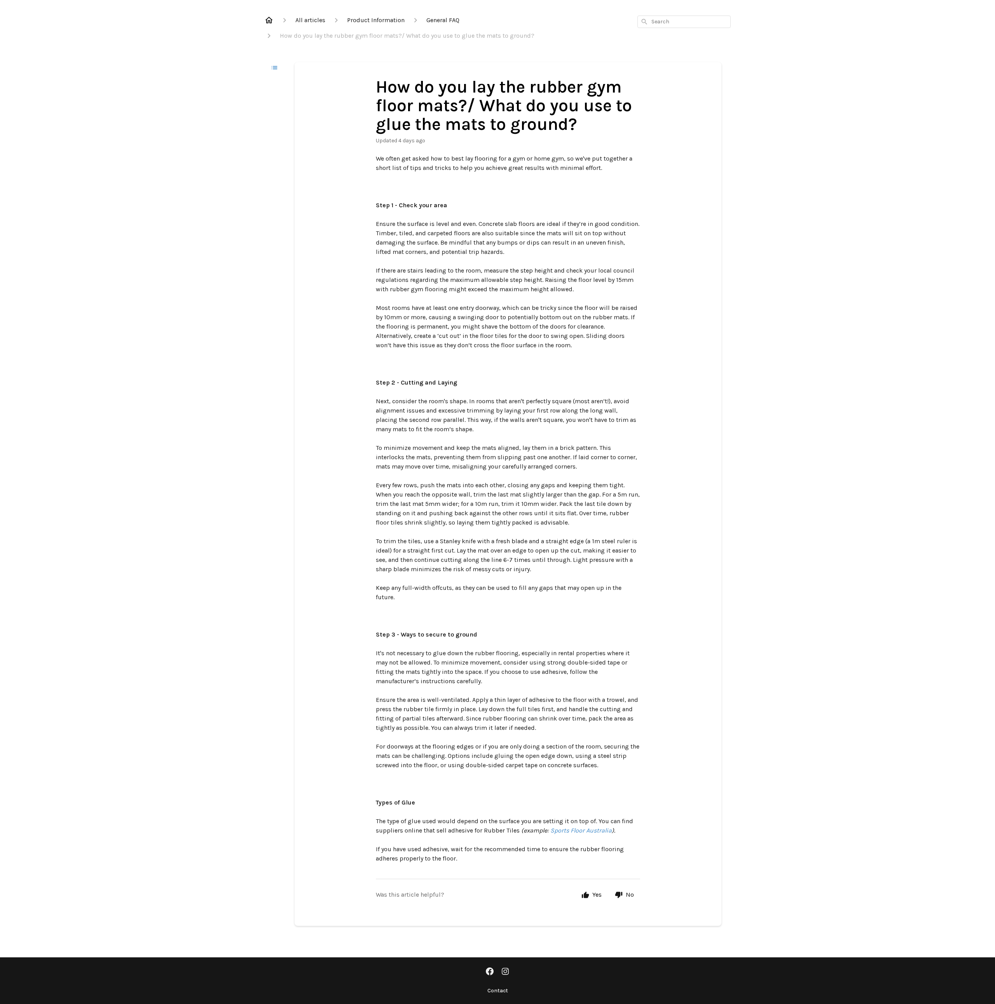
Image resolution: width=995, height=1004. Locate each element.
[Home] (269, 20)
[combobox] (684, 22)
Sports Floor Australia (581, 830)
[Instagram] (505, 972)
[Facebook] (489, 972)
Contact (497, 990)
